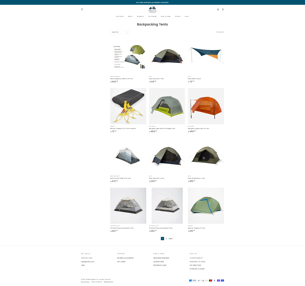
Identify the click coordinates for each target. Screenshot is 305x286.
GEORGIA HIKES (158, 262)
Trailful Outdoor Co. (92, 279)
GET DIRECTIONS (195, 265)
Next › (171, 239)
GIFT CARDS (121, 262)
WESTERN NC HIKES (160, 265)
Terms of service (96, 282)
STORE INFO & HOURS (197, 269)
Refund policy (85, 282)
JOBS (83, 265)
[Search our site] (82, 9)
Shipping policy (108, 282)
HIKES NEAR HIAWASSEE (161, 258)
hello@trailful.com (87, 262)
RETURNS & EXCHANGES (125, 258)
